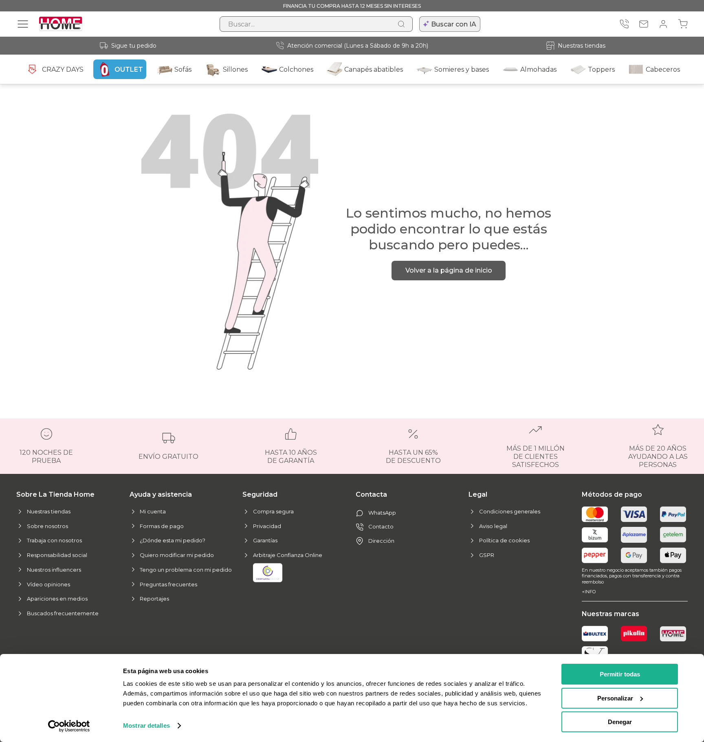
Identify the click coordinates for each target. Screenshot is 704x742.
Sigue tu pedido (133, 45)
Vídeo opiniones (48, 584)
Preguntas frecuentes (168, 584)
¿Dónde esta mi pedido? (172, 540)
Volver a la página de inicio (448, 270)
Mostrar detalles (146, 725)
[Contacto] (643, 24)
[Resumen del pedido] (682, 24)
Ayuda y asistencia (161, 494)
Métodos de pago (612, 494)
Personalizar (615, 698)
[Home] (673, 634)
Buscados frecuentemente (63, 613)
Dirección (381, 540)
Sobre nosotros (47, 526)
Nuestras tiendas (581, 45)
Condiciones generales (509, 511)
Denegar (620, 721)
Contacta (371, 494)
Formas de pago (162, 526)
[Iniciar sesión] (663, 24)
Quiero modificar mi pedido (177, 555)
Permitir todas (620, 674)
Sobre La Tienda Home (55, 494)
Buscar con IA (453, 24)
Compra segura (273, 511)
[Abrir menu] (23, 24)
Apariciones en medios (57, 598)
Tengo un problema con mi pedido (186, 569)
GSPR (486, 555)
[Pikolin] (634, 633)
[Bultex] (595, 633)
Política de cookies (504, 540)
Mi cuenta (153, 511)
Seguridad (259, 494)
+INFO (589, 591)
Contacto (381, 526)
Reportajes (154, 598)
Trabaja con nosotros (54, 540)
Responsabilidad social (57, 555)
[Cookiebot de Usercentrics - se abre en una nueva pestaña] (69, 726)
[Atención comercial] (624, 24)
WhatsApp (382, 512)
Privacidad (267, 526)
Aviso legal (493, 526)
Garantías (265, 540)
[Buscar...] (401, 24)
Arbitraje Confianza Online (287, 555)
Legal (478, 494)
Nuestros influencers (54, 569)
